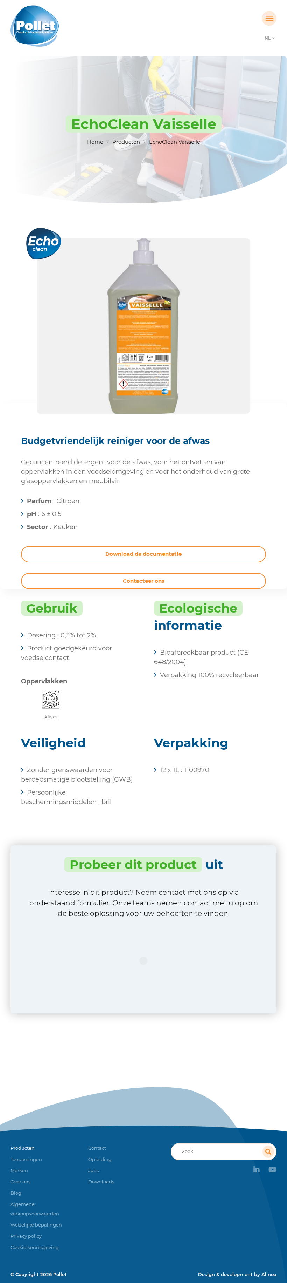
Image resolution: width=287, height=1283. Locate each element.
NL (268, 38)
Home (95, 142)
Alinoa (268, 1274)
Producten (126, 142)
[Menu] (269, 18)
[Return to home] (43, 26)
